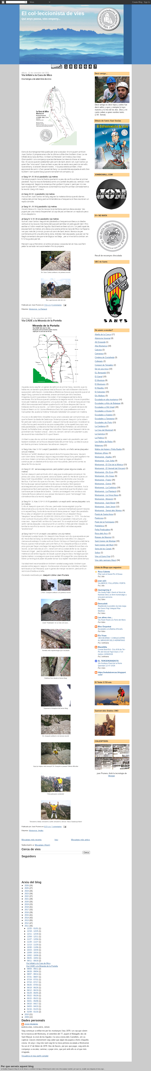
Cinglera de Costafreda (104, 357)
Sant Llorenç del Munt (104, 545)
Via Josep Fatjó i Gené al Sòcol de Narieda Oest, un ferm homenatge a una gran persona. (112, 594)
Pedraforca (99, 526)
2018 (27, 907)
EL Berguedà (100, 373)
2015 (27, 915)
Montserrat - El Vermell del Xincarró (110, 468)
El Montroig (100, 380)
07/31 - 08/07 (33, 977)
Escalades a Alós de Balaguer (107, 403)
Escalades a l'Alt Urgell (105, 407)
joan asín (102, 581)
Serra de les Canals (103, 549)
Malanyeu (99, 445)
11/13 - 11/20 (33, 945)
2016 (27, 912)
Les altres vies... (105, 617)
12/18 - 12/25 (33, 931)
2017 (27, 910)
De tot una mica (101, 369)
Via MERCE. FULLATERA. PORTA (111, 583)
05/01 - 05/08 (33, 1001)
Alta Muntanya (101, 346)
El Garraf (98, 376)
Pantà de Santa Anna (104, 514)
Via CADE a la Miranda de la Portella (42, 320)
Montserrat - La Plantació (38, 309)
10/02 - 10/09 (33, 955)
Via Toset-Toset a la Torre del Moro (112, 620)
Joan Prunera (31, 1024)
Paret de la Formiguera (104, 522)
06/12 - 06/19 (33, 990)
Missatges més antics (80, 840)
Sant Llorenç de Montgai (105, 541)
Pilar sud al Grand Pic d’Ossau (110, 574)
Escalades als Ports (103, 422)
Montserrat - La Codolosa (105, 487)
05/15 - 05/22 (33, 998)
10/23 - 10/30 (33, 950)
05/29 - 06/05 (33, 993)
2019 (27, 904)
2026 (27, 885)
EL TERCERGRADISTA (108, 661)
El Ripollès (99, 388)
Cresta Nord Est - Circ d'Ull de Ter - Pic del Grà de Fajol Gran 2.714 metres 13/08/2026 (112, 651)
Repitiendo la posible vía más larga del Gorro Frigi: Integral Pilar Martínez (112, 608)
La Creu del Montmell (104, 430)
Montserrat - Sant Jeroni (105, 507)
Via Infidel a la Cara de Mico (37, 75)
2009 (27, 1017)
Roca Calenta (104, 572)
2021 (27, 899)
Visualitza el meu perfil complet (35, 1056)
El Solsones (100, 392)
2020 (27, 902)
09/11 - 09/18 (33, 961)
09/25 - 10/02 (33, 958)
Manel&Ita (102, 647)
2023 (27, 893)
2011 (27, 926)
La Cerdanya (100, 426)
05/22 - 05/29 (33, 995)
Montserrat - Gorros (103, 484)
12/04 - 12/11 (33, 936)
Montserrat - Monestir (104, 499)
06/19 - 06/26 (33, 988)
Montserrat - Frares (103, 480)
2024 (27, 891)
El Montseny (100, 384)
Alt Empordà (100, 342)
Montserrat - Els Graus (104, 476)
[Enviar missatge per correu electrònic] (64, 305)
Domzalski (102, 604)
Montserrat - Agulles (36, 830)
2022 (27, 896)
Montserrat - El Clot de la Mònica (109, 464)
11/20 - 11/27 (33, 942)
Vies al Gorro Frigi (102, 556)
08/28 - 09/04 (33, 971)
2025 (27, 888)
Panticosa (99, 518)
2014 (27, 918)
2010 (27, 1014)
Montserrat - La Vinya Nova (106, 495)
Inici (56, 840)
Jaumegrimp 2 (104, 590)
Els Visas (102, 635)
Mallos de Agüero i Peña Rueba (108, 449)
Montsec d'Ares (101, 453)
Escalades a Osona (103, 411)
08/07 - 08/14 (33, 974)
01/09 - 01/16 (33, 1012)
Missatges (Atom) (42, 845)
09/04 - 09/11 (33, 969)
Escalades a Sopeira (104, 415)
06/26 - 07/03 (33, 985)
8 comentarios (56, 305)
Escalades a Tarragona (104, 419)
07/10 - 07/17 (33, 982)
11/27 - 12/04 (33, 939)
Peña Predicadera (102, 530)
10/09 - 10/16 (33, 952)
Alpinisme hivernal (102, 338)
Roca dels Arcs (101, 533)
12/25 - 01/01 (33, 928)
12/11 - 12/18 (33, 934)
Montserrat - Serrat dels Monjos (108, 510)
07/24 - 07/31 (33, 979)
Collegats (99, 361)
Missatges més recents (32, 840)
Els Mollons (100, 396)
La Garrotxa (100, 434)
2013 (27, 920)
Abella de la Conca (103, 334)
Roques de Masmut (103, 537)
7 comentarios (56, 826)
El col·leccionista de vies (53, 13)
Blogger (111, 776)
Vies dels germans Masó (105, 560)
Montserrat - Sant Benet (105, 503)
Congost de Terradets (104, 365)
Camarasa (99, 353)
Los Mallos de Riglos (104, 441)
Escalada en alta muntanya (106, 399)
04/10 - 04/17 (33, 1004)
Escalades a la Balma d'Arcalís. (110, 629)
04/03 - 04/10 (33, 1006)
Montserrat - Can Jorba (104, 461)
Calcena (98, 350)
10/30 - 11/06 (33, 947)
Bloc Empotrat (104, 626)
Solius (97, 552)
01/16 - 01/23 (33, 1009)
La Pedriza (99, 438)
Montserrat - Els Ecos (104, 472)
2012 (27, 923)
